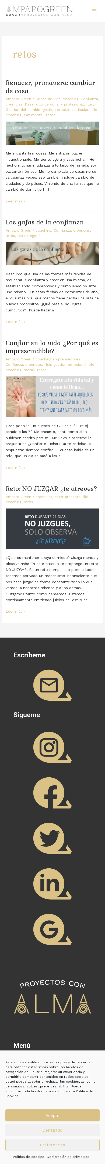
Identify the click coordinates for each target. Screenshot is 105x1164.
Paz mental (34, 115)
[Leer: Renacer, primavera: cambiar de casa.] (52, 132)
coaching (70, 99)
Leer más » (16, 200)
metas (29, 370)
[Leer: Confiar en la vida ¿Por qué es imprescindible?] (52, 396)
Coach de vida (48, 99)
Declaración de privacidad (68, 1157)
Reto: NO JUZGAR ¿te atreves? (51, 489)
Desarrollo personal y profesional (54, 104)
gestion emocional (59, 109)
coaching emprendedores (58, 359)
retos (50, 115)
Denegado (52, 1130)
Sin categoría (29, 235)
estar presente (67, 497)
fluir (89, 104)
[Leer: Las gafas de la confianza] (52, 253)
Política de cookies (28, 1157)
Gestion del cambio (23, 109)
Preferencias (52, 1145)
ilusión (83, 109)
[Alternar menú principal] (94, 10)
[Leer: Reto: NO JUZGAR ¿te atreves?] (52, 528)
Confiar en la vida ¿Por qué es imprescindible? (52, 347)
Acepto (53, 1115)
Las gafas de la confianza (44, 222)
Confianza (89, 99)
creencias (14, 104)
